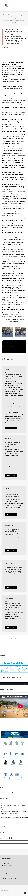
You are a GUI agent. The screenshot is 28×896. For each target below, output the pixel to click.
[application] (14, 346)
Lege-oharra (5, 872)
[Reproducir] (3, 351)
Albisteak (18, 19)
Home (9, 19)
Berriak (13, 19)
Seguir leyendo (11, 428)
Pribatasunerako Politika (7, 870)
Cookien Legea (5, 874)
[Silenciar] (23, 353)
